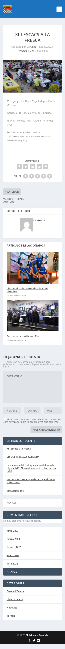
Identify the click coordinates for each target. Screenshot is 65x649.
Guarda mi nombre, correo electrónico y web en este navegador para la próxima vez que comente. (32, 420)
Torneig (11, 615)
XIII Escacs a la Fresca (19, 448)
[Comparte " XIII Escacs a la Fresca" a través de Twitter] (25, 166)
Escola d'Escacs (15, 591)
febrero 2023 (14, 547)
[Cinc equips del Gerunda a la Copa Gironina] (32, 268)
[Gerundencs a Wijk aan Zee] (32, 315)
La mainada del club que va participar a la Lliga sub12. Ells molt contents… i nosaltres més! (31, 468)
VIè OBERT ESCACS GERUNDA (23, 456)
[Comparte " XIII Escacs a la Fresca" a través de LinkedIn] (32, 166)
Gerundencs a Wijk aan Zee (23, 336)
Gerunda (31, 46)
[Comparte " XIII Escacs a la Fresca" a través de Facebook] (19, 166)
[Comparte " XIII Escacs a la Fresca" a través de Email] (39, 166)
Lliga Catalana (15, 599)
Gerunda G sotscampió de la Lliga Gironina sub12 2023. (31, 481)
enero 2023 (13, 555)
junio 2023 (12, 530)
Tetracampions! (15, 490)
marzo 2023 (13, 539)
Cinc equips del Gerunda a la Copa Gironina (27, 290)
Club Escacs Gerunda (37, 635)
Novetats (22, 50)
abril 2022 (12, 563)
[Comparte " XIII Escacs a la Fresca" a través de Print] (45, 166)
